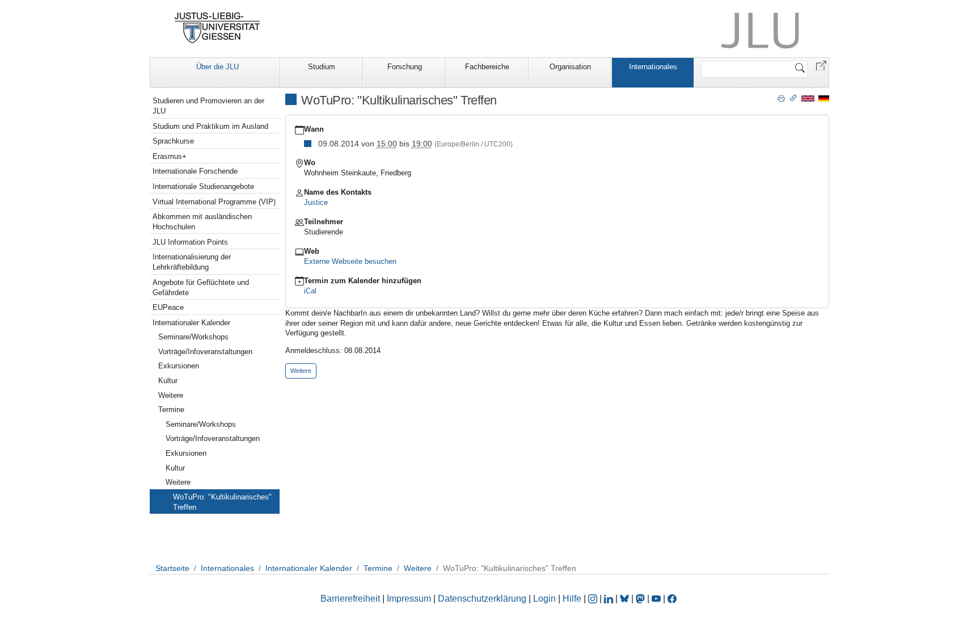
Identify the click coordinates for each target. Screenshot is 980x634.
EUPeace (168, 307)
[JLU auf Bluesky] (625, 598)
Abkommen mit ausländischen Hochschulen (202, 221)
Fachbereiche (487, 66)
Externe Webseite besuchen (350, 261)
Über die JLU (217, 66)
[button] (821, 65)
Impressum (409, 598)
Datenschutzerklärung (482, 598)
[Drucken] (781, 97)
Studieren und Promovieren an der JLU (208, 105)
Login (545, 598)
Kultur (168, 380)
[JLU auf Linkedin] (609, 598)
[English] (807, 98)
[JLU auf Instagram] (593, 598)
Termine (171, 409)
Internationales (653, 66)
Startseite (172, 568)
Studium (321, 66)
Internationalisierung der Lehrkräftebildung (192, 262)
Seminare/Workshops (193, 337)
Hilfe (572, 598)
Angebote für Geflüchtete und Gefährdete (201, 287)
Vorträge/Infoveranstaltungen (205, 351)
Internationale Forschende (195, 171)
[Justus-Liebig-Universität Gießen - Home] (217, 28)
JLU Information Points (190, 242)
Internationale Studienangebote (203, 186)
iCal (310, 291)
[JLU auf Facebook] (672, 598)
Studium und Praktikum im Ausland (210, 126)
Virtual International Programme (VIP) (214, 202)
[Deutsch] (823, 98)
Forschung (404, 66)
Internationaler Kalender (191, 322)
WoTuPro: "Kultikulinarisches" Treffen (222, 502)
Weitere (170, 395)
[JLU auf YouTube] (656, 598)
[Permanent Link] (793, 97)
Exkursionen (178, 366)
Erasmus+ (170, 156)
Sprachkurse (173, 141)
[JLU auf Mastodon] (641, 598)
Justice (316, 202)
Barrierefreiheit (350, 598)
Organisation (570, 66)
